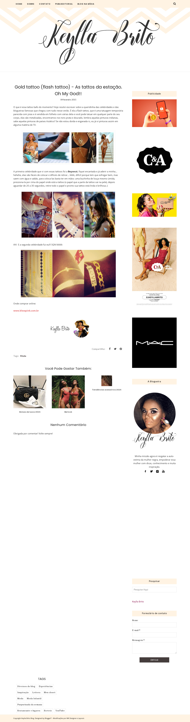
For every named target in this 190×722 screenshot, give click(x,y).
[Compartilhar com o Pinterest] (120, 349)
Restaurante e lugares (28, 710)
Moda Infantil (34, 698)
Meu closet (50, 692)
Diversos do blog (26, 686)
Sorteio (48, 710)
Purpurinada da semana (29, 704)
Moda (23, 356)
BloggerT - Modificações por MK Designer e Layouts (64, 718)
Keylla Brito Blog (27, 718)
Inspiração (23, 692)
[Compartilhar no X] (115, 349)
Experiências (46, 686)
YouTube (60, 710)
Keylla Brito (138, 601)
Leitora (36, 692)
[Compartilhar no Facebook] (109, 349)
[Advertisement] (154, 526)
